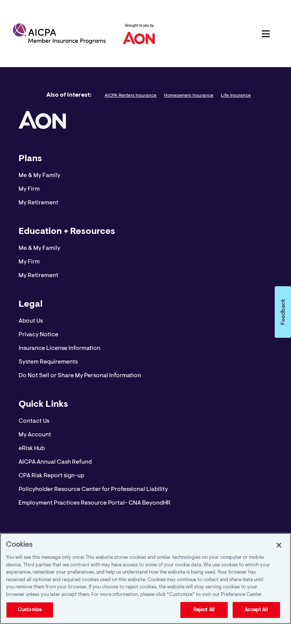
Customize (30, 609)
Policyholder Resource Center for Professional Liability (93, 489)
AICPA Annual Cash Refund (55, 462)
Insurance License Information (59, 348)
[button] (283, 312)
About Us (31, 321)
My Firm (29, 189)
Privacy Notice (38, 335)
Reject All (204, 609)
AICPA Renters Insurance (130, 95)
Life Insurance (236, 95)
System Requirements (48, 362)
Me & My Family (39, 175)
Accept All (256, 609)
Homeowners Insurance (188, 95)
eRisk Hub (32, 448)
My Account (35, 435)
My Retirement (38, 203)
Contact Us (34, 421)
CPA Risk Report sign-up (51, 476)
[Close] (279, 545)
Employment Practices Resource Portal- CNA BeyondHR (95, 503)
